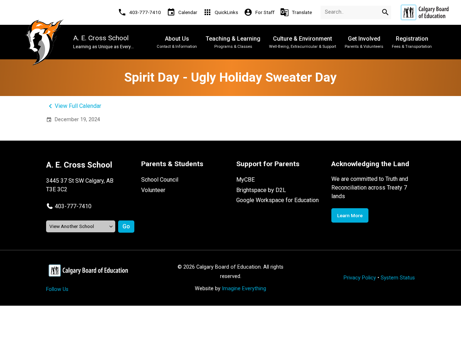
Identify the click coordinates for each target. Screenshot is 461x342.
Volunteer (153, 190)
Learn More (350, 215)
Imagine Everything (244, 289)
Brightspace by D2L (261, 190)
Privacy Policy (360, 278)
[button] (68, 206)
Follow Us (57, 289)
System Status (398, 278)
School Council (159, 179)
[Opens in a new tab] (424, 12)
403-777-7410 (73, 206)
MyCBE (245, 179)
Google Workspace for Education (277, 200)
